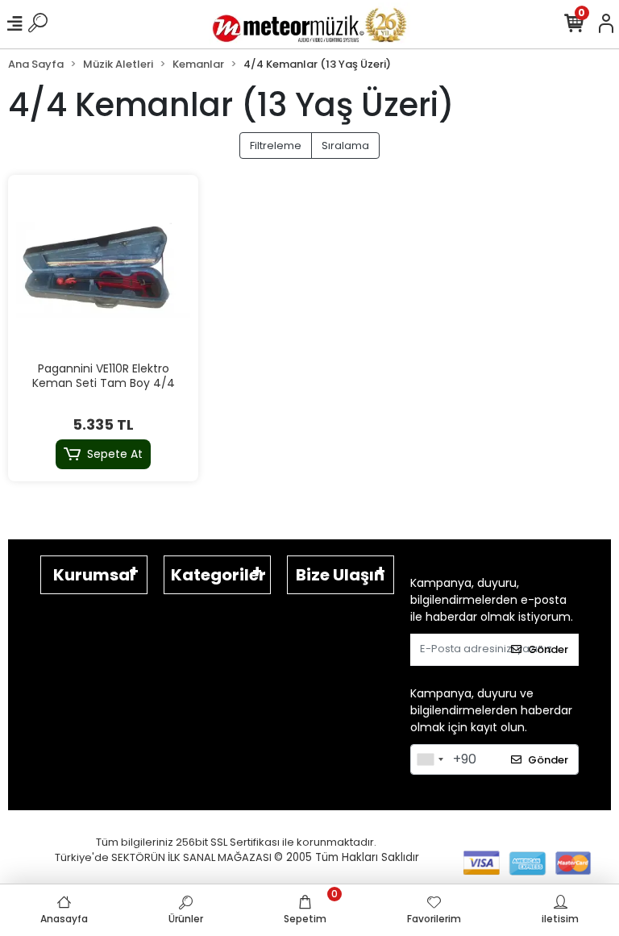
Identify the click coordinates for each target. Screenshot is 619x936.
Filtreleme (275, 145)
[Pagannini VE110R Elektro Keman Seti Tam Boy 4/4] (103, 270)
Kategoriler (218, 575)
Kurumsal (94, 575)
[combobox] (429, 759)
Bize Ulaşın (340, 575)
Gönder (548, 649)
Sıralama (345, 145)
